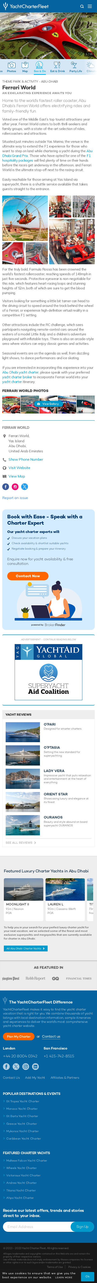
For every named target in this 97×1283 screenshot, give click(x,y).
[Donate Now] (48, 672)
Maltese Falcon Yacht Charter (26, 1160)
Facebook (5, 486)
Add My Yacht (35, 1078)
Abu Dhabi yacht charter (20, 372)
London (9, 1048)
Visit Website (19, 467)
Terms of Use (55, 1267)
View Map (17, 476)
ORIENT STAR (56, 794)
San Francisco (55, 1048)
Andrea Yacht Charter (21, 1183)
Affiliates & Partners (65, 1078)
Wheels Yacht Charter (21, 1168)
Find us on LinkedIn (35, 1066)
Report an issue (15, 497)
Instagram (15, 486)
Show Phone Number (26, 459)
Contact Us (11, 1078)
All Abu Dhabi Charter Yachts (24, 948)
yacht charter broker (17, 377)
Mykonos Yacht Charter (22, 1131)
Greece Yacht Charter (21, 1124)
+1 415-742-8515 (59, 1056)
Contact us (51, 1036)
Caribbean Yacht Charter (23, 1138)
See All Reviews (19, 843)
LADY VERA (54, 771)
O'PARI (49, 724)
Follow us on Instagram (25, 1066)
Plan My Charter (18, 1036)
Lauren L (55, 904)
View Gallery (50, 404)
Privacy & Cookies (79, 1267)
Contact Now (28, 576)
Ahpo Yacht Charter (20, 1198)
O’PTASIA (52, 748)
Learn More (63, 1277)
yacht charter (12, 382)
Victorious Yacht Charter (23, 1175)
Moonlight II (17, 904)
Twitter (24, 486)
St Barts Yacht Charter (22, 1116)
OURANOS (53, 817)
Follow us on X (16, 1066)
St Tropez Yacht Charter (22, 1101)
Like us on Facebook (6, 1066)
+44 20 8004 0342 (20, 1056)
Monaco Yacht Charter (22, 1109)
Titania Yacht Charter (21, 1190)
